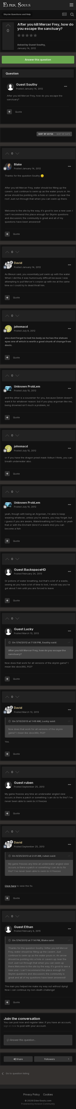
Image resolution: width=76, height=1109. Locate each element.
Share (19, 1059)
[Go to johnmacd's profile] (8, 328)
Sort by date (63, 134)
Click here (10, 885)
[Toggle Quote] (9, 642)
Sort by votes (45, 134)
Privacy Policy (31, 1094)
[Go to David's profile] (8, 265)
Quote (18, 111)
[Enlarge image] (42, 175)
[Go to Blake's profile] (8, 166)
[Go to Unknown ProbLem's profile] (8, 388)
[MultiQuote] (9, 111)
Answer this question (38, 59)
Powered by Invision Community (38, 1103)
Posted (29, 88)
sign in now (10, 1025)
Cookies (48, 1094)
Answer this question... (22, 1039)
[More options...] (65, 86)
